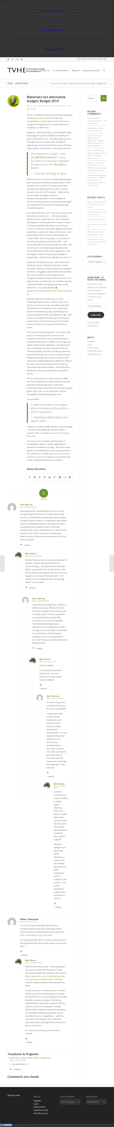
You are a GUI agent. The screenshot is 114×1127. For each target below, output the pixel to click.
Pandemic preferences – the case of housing (96, 122)
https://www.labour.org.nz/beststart (36, 935)
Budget (64, 115)
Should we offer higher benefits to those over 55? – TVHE (96, 165)
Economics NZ (42, 118)
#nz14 (34, 168)
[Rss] (17, 59)
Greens (50, 179)
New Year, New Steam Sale (95, 129)
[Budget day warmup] (2, 563)
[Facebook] (13, 59)
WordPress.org (94, 354)
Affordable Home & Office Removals (51, 290)
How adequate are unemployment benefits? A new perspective (96, 182)
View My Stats (13, 1095)
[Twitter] (8, 59)
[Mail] (21, 59)
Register (91, 341)
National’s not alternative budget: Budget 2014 (46, 99)
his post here (62, 121)
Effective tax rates (93, 158)
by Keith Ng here (47, 121)
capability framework (49, 433)
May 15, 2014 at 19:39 (18, 1060)
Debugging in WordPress (53, 11)
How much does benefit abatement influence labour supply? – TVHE (96, 152)
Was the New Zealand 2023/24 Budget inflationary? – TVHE (94, 138)
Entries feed (92, 347)
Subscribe (96, 315)
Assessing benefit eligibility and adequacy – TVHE (96, 176)
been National (65, 257)
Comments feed (94, 351)
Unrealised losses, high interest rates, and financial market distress (96, 241)
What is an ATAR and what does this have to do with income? (96, 204)
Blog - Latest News (17, 83)
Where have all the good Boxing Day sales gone (95, 233)
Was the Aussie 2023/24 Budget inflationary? (95, 144)
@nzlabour (60, 164)
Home (65, 83)
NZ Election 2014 (59, 106)
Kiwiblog (31, 118)
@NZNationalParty (45, 157)
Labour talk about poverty (56, 212)
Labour (39, 179)
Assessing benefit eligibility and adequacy (96, 169)
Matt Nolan (31, 109)
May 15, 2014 (58, 173)
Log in (90, 344)
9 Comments (44, 106)
